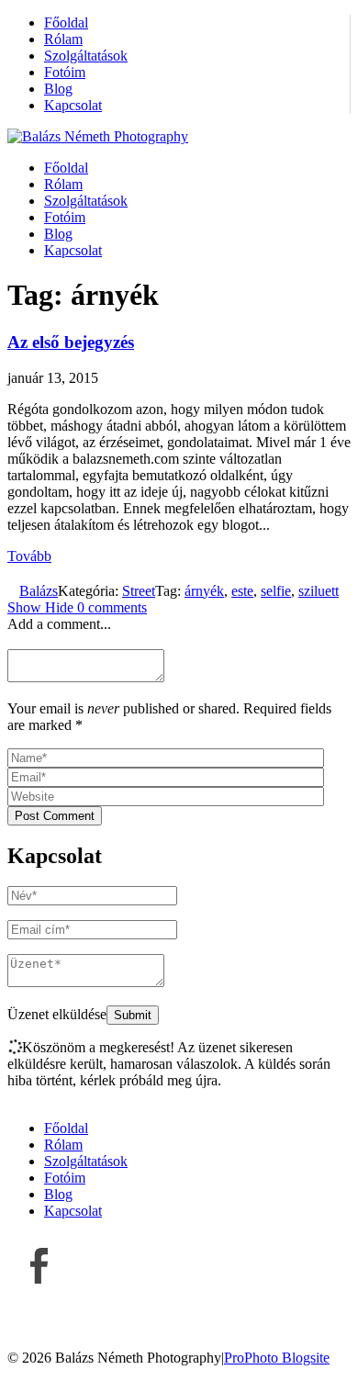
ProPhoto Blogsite (277, 1357)
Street (138, 591)
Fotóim (64, 72)
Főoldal (66, 22)
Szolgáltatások (86, 55)
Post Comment (55, 816)
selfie (276, 591)
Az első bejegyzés (70, 342)
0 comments (77, 607)
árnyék (204, 591)
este (242, 591)
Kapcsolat (73, 105)
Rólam (63, 39)
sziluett (318, 591)
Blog (58, 88)
